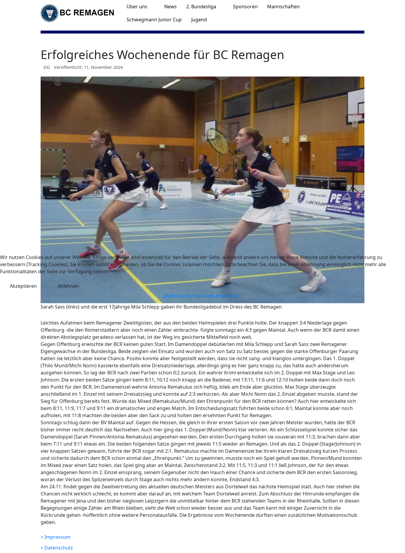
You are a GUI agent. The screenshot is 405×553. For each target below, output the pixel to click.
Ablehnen (68, 286)
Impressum (229, 296)
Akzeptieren (23, 286)
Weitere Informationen (189, 296)
